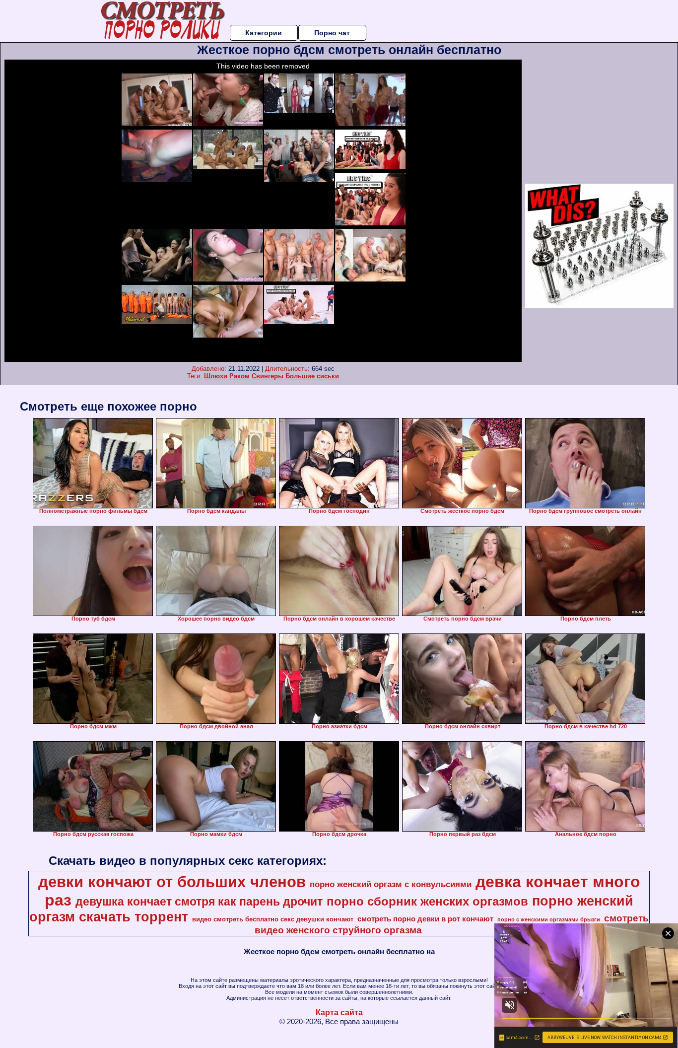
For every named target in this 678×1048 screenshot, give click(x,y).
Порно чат (332, 33)
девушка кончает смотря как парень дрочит (199, 901)
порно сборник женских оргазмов (427, 901)
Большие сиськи (312, 376)
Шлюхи (215, 376)
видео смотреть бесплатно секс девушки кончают (272, 919)
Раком (239, 376)
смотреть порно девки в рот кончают (425, 919)
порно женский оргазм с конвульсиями (391, 884)
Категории (263, 33)
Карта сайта (339, 1012)
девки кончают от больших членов (172, 881)
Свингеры (267, 376)
